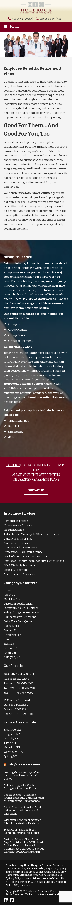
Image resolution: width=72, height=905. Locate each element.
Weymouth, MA (13, 752)
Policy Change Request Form (21, 612)
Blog (6, 639)
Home (7, 590)
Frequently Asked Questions (21, 608)
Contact (13, 465)
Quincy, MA (11, 756)
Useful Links (11, 626)
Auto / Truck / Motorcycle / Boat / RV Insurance (32, 534)
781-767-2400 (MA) (22, 19)
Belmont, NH (12, 648)
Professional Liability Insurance (23, 552)
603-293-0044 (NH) (50, 19)
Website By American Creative (44, 894)
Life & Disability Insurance (20, 565)
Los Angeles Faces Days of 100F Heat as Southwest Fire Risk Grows (23, 775)
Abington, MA (12, 657)
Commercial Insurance (18, 538)
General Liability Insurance (20, 547)
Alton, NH (10, 652)
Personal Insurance (16, 520)
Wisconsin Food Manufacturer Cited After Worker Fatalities (22, 822)
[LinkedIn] (6, 900)
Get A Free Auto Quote (18, 621)
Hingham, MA (12, 734)
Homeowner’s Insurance (19, 525)
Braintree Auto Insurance (19, 574)
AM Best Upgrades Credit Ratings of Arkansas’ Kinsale (21, 787)
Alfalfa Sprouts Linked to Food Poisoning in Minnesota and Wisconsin (22, 810)
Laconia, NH (11, 738)
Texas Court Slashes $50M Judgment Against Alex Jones (22, 831)
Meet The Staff (13, 599)
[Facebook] (12, 900)
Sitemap (9, 643)
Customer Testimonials (18, 603)
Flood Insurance (14, 529)
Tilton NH (10, 743)
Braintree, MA (12, 729)
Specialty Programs (16, 569)
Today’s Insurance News (23, 764)
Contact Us (11, 630)
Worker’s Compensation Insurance (25, 556)
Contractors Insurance (18, 543)
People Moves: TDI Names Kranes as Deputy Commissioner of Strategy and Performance (24, 798)
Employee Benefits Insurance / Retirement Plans (34, 561)
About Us (9, 594)
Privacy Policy (12, 634)
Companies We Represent (20, 617)
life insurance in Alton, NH (27, 881)
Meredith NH (12, 747)
